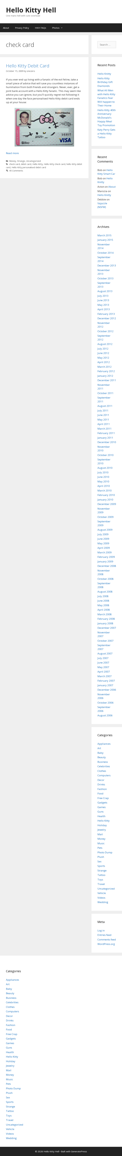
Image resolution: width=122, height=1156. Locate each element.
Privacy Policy (22, 27)
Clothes (101, 771)
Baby (100, 752)
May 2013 (103, 305)
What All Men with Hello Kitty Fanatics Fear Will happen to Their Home (106, 98)
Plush (100, 857)
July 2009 (102, 534)
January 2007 (105, 685)
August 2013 (104, 291)
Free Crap (103, 798)
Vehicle (101, 893)
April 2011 (103, 424)
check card (14, 164)
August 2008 (104, 591)
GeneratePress (79, 1151)
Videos (101, 897)
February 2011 (106, 433)
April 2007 (103, 671)
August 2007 (104, 653)
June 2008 (103, 600)
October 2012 (105, 331)
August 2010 (104, 467)
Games (101, 807)
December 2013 (106, 265)
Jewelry (101, 829)
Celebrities (103, 766)
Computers (104, 775)
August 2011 (104, 406)
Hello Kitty (37, 164)
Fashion (102, 789)
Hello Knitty (104, 73)
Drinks (101, 784)
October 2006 (105, 702)
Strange (21, 161)
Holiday (102, 825)
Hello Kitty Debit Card (27, 66)
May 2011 (103, 419)
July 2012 (102, 348)
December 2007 (106, 628)
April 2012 (103, 362)
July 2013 (102, 295)
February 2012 (106, 371)
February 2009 (106, 557)
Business (102, 762)
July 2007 (102, 658)
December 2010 (106, 442)
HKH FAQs (40, 27)
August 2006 (104, 715)
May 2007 (103, 667)
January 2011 (105, 437)
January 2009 (105, 561)
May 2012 (103, 357)
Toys (100, 879)
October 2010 (105, 455)
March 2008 (104, 614)
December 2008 (106, 566)
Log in (101, 930)
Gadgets (102, 802)
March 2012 (104, 366)
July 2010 (102, 472)
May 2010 (103, 481)
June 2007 (103, 662)
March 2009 (104, 552)
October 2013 (105, 278)
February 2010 (106, 495)
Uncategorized (33, 161)
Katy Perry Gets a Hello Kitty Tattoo (106, 133)
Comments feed (106, 939)
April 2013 (103, 309)
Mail (100, 834)
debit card (26, 164)
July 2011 (102, 410)
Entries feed (104, 935)
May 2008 (103, 605)
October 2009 (105, 517)
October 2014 (105, 252)
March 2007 (104, 676)
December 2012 (106, 318)
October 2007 (105, 640)
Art (99, 748)
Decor (100, 780)
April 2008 (103, 609)
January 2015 (105, 240)
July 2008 (102, 596)
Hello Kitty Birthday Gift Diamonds (105, 82)
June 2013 (103, 300)
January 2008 (105, 623)
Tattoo (101, 875)
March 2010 (104, 490)
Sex (99, 861)
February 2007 (106, 680)
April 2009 (103, 548)
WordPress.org (106, 944)
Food (100, 793)
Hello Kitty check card (54, 164)
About (6, 27)
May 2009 (103, 543)
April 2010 (103, 486)
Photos (56, 27)
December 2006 (106, 689)
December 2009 (106, 504)
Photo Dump (104, 852)
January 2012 (105, 375)
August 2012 (104, 344)
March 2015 (104, 235)
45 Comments (16, 170)
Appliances (104, 743)
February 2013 (106, 314)
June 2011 (103, 415)
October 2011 (105, 393)
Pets (99, 847)
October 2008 (105, 579)
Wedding (102, 902)
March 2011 (104, 428)
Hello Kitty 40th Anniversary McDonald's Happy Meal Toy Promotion (106, 117)
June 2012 (103, 353)
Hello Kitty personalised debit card (29, 167)
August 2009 (104, 529)
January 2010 (105, 499)
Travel (101, 884)
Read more (12, 153)
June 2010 (103, 477)
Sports (101, 866)
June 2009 (103, 538)
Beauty (101, 757)
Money (12, 161)
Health (101, 816)
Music (101, 843)
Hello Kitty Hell (31, 9)
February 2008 (106, 618)
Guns (100, 811)
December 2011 (106, 380)
